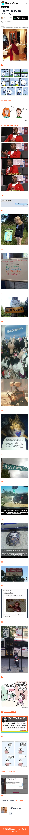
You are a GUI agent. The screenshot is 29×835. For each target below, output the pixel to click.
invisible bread (6, 100)
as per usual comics (8, 712)
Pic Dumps (4, 7)
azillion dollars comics (9, 125)
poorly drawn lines (8, 771)
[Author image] (2, 18)
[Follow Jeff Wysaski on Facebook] (10, 813)
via (2, 65)
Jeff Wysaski (8, 17)
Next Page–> (20, 801)
